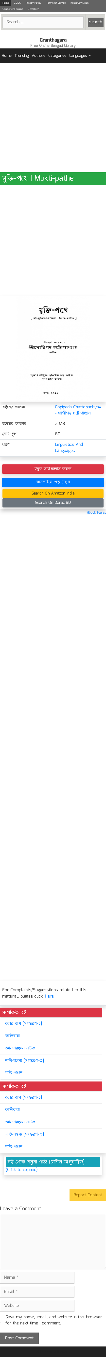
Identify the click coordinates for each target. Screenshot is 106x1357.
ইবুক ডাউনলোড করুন (53, 469)
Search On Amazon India (53, 493)
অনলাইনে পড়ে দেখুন (53, 482)
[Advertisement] (53, 117)
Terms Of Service (56, 3)
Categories (57, 56)
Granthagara (53, 40)
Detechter (33, 9)
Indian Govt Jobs (79, 3)
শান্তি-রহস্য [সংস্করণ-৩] (24, 1061)
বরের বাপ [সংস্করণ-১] (23, 1023)
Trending (22, 56)
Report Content (87, 1195)
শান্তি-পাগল (13, 1073)
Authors (38, 56)
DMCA (17, 3)
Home (5, 3)
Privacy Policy (33, 3)
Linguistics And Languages (69, 447)
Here (49, 996)
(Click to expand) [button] (22, 1170)
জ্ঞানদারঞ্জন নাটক (20, 1048)
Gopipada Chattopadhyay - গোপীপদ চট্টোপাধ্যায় (78, 410)
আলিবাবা (12, 1036)
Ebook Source (96, 512)
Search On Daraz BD (53, 503)
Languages (78, 56)
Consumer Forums (12, 9)
